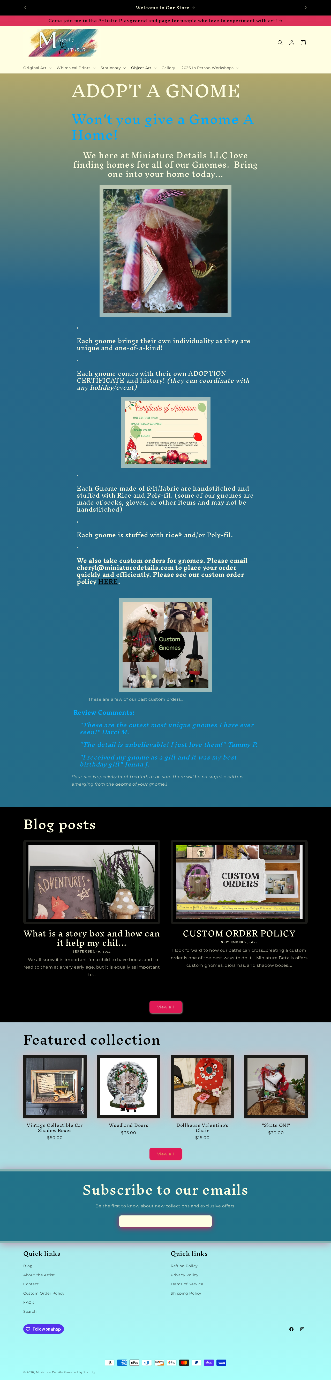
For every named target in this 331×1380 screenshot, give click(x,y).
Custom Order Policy (43, 1293)
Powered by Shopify (79, 1372)
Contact (31, 1284)
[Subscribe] (206, 1221)
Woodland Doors (128, 1125)
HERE (108, 581)
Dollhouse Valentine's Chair (202, 1128)
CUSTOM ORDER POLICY (239, 933)
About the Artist (39, 1275)
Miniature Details (49, 1372)
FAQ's (29, 1302)
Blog (28, 1266)
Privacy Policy (184, 1275)
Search (30, 1311)
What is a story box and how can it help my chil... (92, 938)
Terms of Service (187, 1284)
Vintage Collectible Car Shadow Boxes (55, 1128)
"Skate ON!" (276, 1125)
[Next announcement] (306, 7)
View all (165, 1007)
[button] (37, 67)
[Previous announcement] (25, 7)
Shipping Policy (186, 1293)
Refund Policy (184, 1266)
